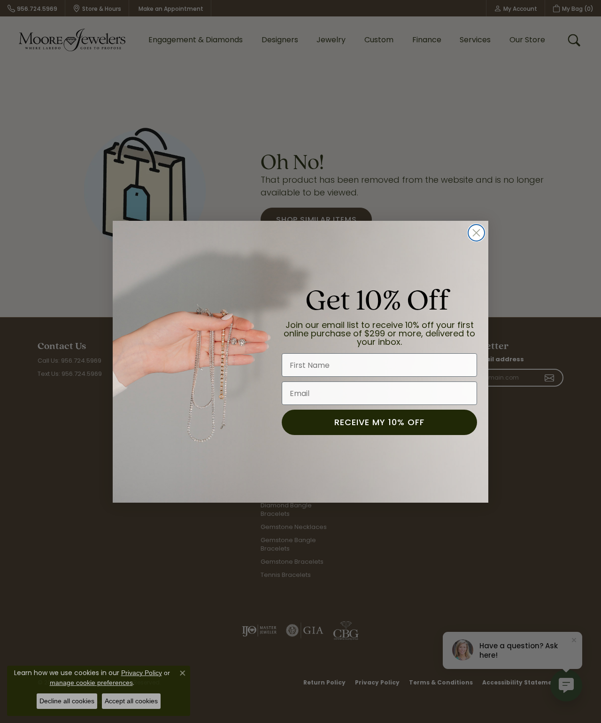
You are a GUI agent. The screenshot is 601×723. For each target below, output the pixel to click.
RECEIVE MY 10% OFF (379, 422)
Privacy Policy (141, 672)
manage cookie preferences (91, 682)
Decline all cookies (66, 701)
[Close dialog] (476, 233)
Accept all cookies (131, 701)
